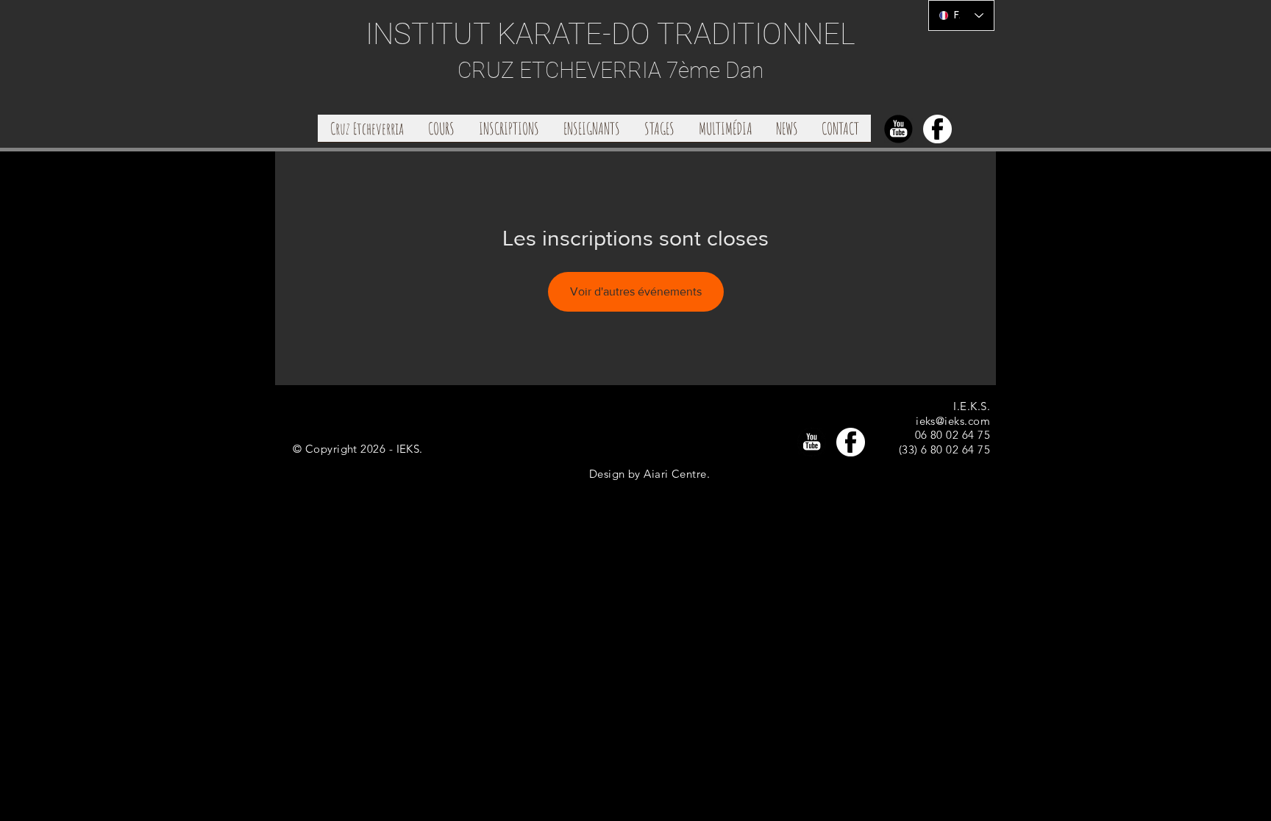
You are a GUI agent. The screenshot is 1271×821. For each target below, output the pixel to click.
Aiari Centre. (677, 474)
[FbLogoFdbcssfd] (937, 129)
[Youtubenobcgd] (898, 129)
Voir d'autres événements (636, 291)
